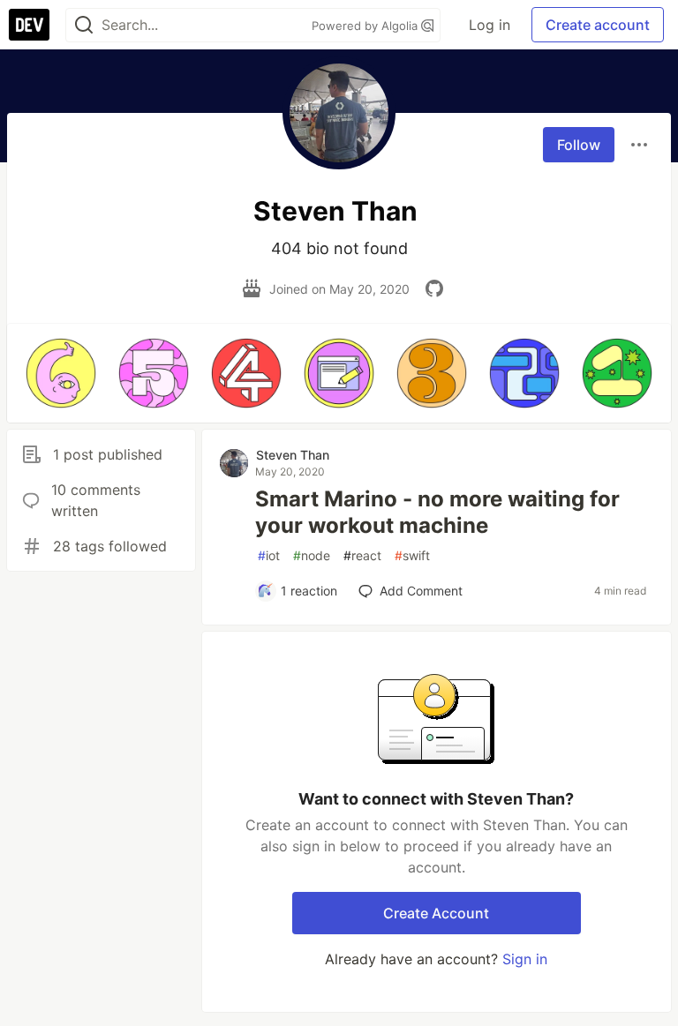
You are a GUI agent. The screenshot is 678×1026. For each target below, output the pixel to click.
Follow (578, 145)
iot (269, 555)
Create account (598, 25)
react (362, 555)
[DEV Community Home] (29, 24)
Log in (489, 25)
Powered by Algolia (366, 26)
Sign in (524, 959)
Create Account (436, 913)
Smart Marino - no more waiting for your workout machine (437, 512)
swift (412, 555)
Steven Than (292, 454)
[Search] (84, 25)
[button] (60, 373)
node (311, 555)
